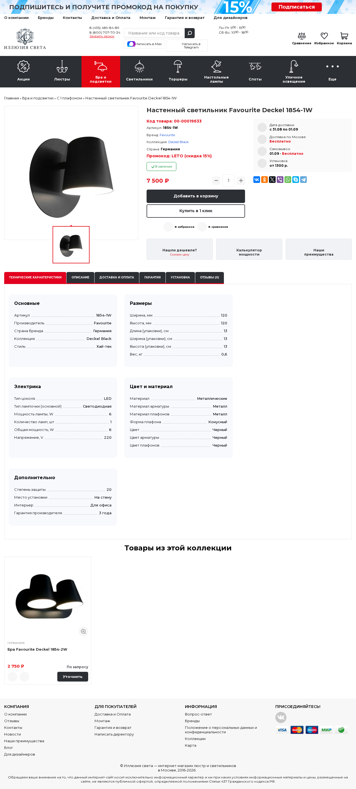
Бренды (46, 17)
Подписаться (296, 7)
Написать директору (114, 734)
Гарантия (152, 277)
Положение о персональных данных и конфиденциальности (221, 729)
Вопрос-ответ (198, 714)
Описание (80, 277)
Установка (180, 277)
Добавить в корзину (196, 196)
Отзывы (11, 721)
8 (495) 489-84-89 (104, 28)
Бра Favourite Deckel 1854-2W (37, 649)
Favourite (167, 135)
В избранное (184, 226)
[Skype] (295, 179)
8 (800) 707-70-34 (105, 32)
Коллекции (195, 738)
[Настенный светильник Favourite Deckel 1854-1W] (71, 173)
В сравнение (218, 226)
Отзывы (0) (209, 277)
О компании (16, 17)
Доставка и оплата (116, 277)
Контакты (72, 17)
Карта (190, 745)
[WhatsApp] (288, 179)
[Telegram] (303, 179)
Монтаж (148, 17)
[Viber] (280, 179)
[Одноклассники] (264, 179)
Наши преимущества (24, 741)
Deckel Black (178, 142)
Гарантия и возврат (184, 17)
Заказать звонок (102, 36)
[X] (272, 179)
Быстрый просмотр (83, 631)
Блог (8, 747)
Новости (12, 734)
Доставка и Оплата (110, 17)
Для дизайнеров (231, 17)
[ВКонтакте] (256, 179)
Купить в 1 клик (195, 210)
